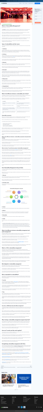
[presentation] (9, 378)
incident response (16, 281)
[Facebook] (37, 407)
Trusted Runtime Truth (3, 398)
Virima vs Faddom (25, 401)
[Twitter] (39, 407)
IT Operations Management (4, 403)
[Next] (30, 381)
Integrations (13, 398)
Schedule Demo (37, 3)
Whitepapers (35, 400)
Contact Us (35, 403)
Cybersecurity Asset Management (6, 356)
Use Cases (13, 399)
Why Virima (13, 401)
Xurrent (5, 353)
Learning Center (36, 399)
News (12, 402)
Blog (3, 24)
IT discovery (16, 149)
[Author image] (2, 27)
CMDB (5, 24)
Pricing (23, 3)
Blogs (35, 398)
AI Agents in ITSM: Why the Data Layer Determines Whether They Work (8, 367)
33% (13, 56)
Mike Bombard (5, 27)
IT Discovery (2, 399)
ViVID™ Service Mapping (3, 401)
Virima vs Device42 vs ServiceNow (26, 398)
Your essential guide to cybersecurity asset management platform (23, 386)
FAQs (12, 403)
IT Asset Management (3, 402)
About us (35, 402)
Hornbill (8, 353)
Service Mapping (9, 24)
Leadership (13, 400)
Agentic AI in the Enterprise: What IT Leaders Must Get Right (24, 367)
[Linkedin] (41, 407)
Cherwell (3, 353)
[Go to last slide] (2, 381)
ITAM (6, 24)
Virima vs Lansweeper (25, 400)
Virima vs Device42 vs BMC (26, 399)
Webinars (35, 401)
